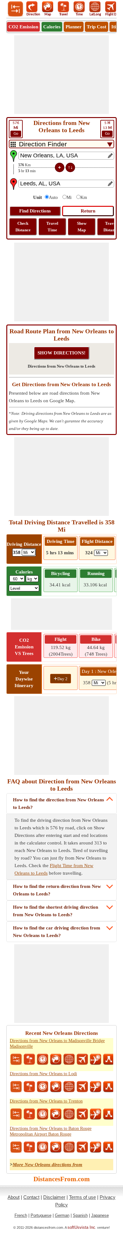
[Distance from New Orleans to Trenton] (16, 1114)
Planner (74, 26)
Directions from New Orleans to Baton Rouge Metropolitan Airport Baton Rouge (50, 1131)
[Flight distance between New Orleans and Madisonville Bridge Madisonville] (82, 1059)
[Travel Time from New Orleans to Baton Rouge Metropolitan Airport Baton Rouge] (42, 1147)
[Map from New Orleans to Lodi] (56, 1087)
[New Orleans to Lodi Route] (108, 1087)
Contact (31, 1197)
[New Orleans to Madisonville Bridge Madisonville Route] (108, 1059)
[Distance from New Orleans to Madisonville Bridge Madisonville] (16, 1059)
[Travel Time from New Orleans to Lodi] (42, 1087)
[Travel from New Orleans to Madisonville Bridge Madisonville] (29, 1059)
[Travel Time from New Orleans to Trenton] (42, 1114)
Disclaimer (54, 1197)
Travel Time (52, 226)
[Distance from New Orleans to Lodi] (16, 1087)
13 (107, 128)
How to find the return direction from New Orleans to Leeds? (57, 890)
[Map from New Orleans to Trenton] (56, 1114)
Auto (53, 197)
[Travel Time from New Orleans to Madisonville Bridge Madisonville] (42, 1059)
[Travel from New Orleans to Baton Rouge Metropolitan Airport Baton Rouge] (29, 1147)
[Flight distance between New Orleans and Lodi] (82, 1087)
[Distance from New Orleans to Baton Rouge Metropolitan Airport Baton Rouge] (16, 1147)
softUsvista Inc (81, 1227)
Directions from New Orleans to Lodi (43, 1073)
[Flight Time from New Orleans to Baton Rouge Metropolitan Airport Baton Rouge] (95, 1147)
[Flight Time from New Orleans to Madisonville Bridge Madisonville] (95, 1059)
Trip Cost (96, 26)
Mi (69, 197)
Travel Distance (111, 226)
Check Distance (23, 226)
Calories (52, 26)
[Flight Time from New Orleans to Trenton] (95, 1114)
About (14, 1197)
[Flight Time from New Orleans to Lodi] (95, 1087)
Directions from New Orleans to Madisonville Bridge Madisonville (57, 1043)
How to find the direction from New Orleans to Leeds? (58, 803)
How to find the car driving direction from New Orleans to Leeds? (56, 931)
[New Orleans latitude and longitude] (69, 1059)
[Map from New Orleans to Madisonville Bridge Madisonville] (56, 1059)
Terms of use (82, 1197)
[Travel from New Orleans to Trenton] (29, 1114)
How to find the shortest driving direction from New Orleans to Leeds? (55, 911)
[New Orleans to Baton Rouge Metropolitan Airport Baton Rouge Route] (108, 1147)
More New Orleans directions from (47, 1164)
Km (83, 197)
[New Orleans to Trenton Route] (108, 1114)
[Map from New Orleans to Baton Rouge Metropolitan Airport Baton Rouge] (56, 1147)
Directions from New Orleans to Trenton (46, 1101)
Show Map (81, 226)
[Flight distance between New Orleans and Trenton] (82, 1114)
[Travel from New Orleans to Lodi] (29, 1087)
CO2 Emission (23, 26)
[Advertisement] (61, 74)
